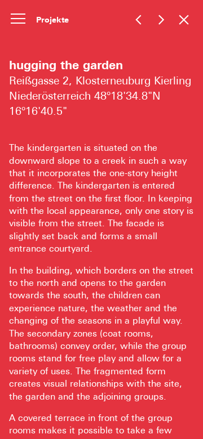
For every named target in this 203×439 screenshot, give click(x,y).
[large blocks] (161, 19)
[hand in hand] (138, 19)
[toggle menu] (18, 18)
